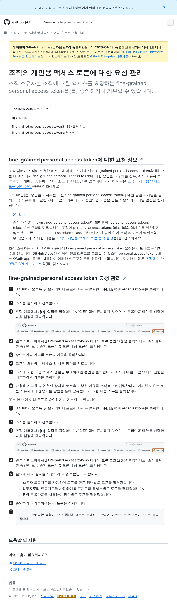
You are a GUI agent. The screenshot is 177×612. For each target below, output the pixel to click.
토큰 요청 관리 (74, 32)
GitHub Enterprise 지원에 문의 (111, 56)
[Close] (164, 7)
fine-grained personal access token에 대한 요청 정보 (73, 159)
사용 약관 (47, 596)
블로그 (132, 596)
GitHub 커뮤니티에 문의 (29, 563)
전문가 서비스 (115, 596)
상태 (83, 596)
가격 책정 (95, 596)
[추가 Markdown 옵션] (47, 108)
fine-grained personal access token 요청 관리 (65, 278)
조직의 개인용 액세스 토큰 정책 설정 (84, 238)
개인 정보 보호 (66, 596)
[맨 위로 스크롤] (167, 602)
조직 (13, 32)
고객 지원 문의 (23, 569)
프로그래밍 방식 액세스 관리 (40, 32)
